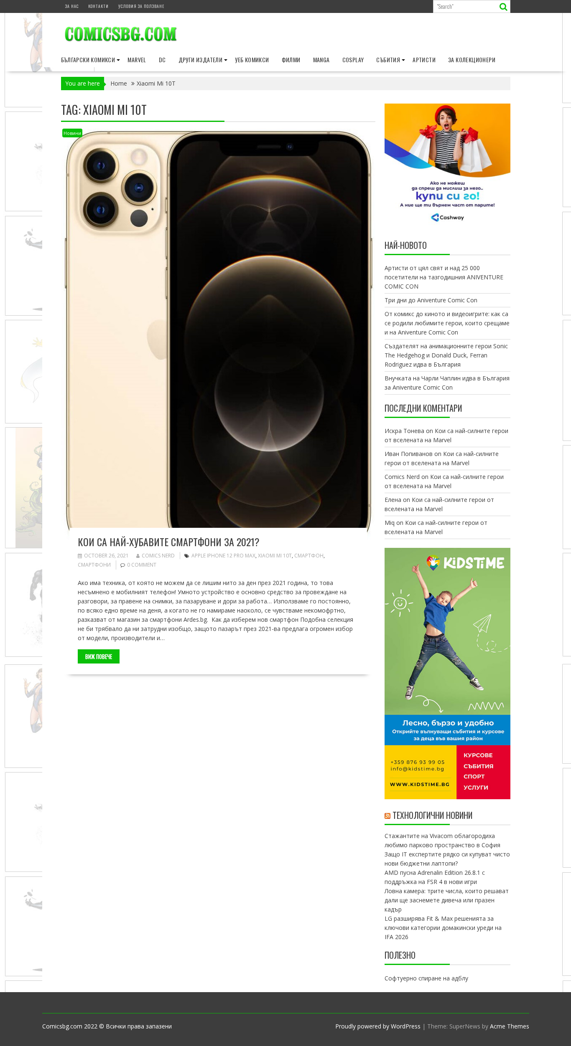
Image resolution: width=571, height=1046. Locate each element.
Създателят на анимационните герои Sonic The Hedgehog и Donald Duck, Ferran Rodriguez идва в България (446, 355)
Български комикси (88, 59)
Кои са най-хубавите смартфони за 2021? (169, 541)
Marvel (136, 59)
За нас (72, 6)
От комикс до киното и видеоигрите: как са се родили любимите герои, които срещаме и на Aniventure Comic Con (447, 323)
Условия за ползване (141, 6)
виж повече (98, 656)
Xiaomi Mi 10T (275, 555)
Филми (291, 59)
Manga (321, 59)
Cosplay (353, 59)
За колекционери (471, 59)
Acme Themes (509, 1026)
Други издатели (200, 59)
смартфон (309, 555)
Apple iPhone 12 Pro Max (223, 555)
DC (162, 59)
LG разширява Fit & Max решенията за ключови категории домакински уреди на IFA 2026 (443, 927)
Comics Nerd (158, 555)
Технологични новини (432, 815)
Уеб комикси (252, 59)
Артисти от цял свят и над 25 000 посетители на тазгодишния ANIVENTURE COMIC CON (444, 277)
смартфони (94, 564)
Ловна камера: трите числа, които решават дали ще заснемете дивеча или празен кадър (447, 900)
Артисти (424, 59)
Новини (72, 133)
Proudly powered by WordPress (378, 1026)
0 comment (141, 564)
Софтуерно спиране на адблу (426, 978)
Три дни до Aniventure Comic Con (431, 300)
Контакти (98, 6)
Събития (388, 59)
